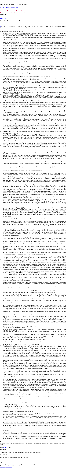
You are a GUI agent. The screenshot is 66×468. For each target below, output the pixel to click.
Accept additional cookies (4, 7)
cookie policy (5, 447)
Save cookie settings (3, 467)
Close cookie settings (9, 467)
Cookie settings (17, 7)
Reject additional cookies (11, 7)
